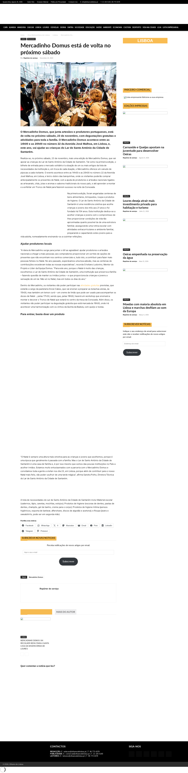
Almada (12, 27)
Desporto (136, 27)
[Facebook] (160, 2)
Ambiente (107, 27)
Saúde (99, 27)
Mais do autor (65, 612)
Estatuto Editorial (42, 2)
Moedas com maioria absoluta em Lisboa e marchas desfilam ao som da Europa (144, 308)
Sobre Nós (30, 2)
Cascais (30, 27)
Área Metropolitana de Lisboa (39, 35)
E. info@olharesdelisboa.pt (89, 2)
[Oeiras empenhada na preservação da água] (145, 234)
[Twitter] (179, 2)
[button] (184, 27)
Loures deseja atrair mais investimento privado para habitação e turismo (140, 204)
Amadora (21, 27)
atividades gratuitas (90, 285)
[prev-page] (22, 654)
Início (22, 35)
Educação (90, 27)
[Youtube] (183, 2)
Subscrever (68, 561)
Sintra (70, 27)
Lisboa (38, 27)
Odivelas (55, 27)
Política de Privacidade (58, 2)
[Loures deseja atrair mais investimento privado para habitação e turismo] (145, 181)
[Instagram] (165, 2)
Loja (159, 27)
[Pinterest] (174, 2)
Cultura (127, 27)
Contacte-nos (73, 2)
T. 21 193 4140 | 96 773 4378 (110, 2)
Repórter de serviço (31, 58)
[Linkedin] (169, 2)
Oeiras (63, 27)
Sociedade (79, 27)
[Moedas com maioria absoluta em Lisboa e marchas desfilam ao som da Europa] (145, 284)
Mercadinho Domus (36, 577)
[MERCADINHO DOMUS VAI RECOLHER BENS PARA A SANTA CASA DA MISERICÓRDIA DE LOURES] (36, 628)
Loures (46, 27)
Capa (5, 27)
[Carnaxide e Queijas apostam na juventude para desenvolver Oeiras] (145, 127)
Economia (117, 27)
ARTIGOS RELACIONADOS (36, 612)
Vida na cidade (149, 27)
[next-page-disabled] (26, 654)
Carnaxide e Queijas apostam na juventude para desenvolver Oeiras (143, 151)
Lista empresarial (171, 27)
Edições (126, 142)
